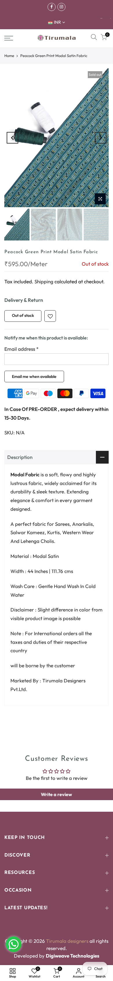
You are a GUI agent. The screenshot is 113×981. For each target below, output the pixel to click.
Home (9, 55)
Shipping (43, 281)
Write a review (56, 794)
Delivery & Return (23, 300)
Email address (21, 349)
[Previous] (12, 138)
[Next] (100, 138)
